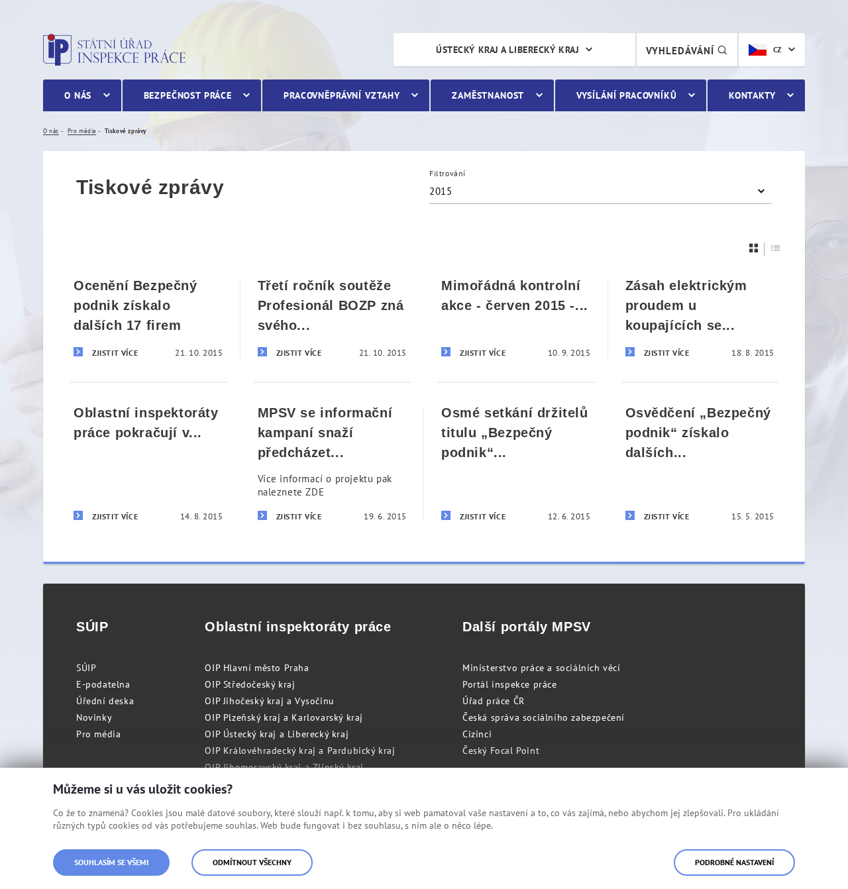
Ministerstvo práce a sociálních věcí (541, 668)
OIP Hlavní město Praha (257, 668)
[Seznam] (775, 248)
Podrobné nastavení (734, 862)
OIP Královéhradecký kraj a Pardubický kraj (300, 751)
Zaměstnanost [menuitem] (488, 95)
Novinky (94, 717)
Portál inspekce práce (509, 684)
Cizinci (477, 734)
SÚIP (86, 668)
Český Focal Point (500, 751)
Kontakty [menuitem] (752, 95)
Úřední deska (105, 701)
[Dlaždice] (754, 248)
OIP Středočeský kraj (250, 684)
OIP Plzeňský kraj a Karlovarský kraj (284, 717)
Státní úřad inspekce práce (114, 49)
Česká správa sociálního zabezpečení (543, 717)
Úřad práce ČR (493, 701)
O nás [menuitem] (77, 95)
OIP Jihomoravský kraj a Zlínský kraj (284, 767)
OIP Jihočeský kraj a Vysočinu (269, 701)
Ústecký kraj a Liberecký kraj (507, 50)
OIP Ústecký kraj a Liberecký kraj (276, 734)
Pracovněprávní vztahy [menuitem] (342, 95)
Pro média (98, 734)
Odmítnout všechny (252, 862)
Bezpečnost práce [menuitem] (188, 95)
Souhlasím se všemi (111, 862)
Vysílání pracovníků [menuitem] (626, 95)
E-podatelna (103, 684)
